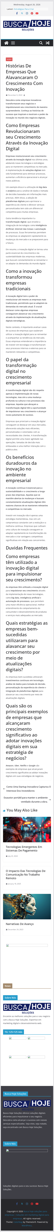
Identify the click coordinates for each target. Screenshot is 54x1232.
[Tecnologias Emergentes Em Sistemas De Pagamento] (27, 818)
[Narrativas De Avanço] (27, 895)
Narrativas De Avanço (20, 924)
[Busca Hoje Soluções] (27, 1004)
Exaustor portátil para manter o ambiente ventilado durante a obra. (26, 799)
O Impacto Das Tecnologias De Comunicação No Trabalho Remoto (25, 874)
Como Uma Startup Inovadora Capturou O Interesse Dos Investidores (28, 788)
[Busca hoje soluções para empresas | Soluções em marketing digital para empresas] (6, 43)
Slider (9, 59)
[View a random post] (47, 43)
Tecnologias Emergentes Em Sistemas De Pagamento (24, 848)
